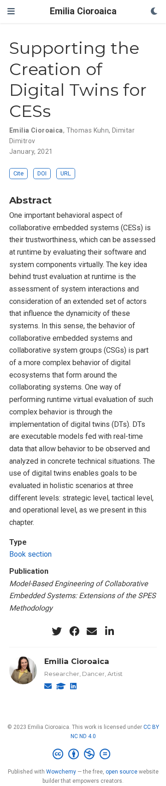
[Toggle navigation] (11, 11)
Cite (18, 173)
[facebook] (74, 631)
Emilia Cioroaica (83, 11)
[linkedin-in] (109, 631)
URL (65, 173)
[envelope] (92, 631)
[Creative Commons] (83, 754)
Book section (30, 554)
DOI (42, 173)
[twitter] (57, 631)
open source (121, 772)
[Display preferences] (154, 11)
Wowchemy (61, 772)
